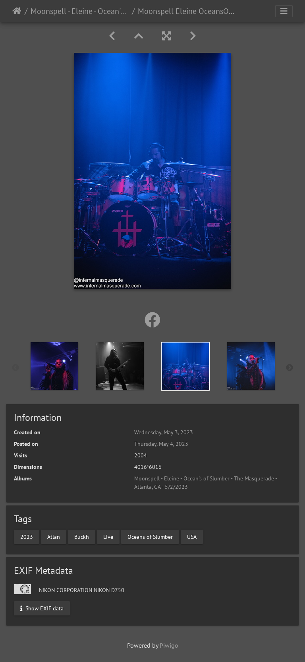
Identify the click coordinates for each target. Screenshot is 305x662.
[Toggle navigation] (284, 11)
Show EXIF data (44, 608)
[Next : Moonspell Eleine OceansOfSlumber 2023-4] (193, 36)
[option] (54, 366)
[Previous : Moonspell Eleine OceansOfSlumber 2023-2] (112, 36)
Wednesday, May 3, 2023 (163, 432)
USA (192, 536)
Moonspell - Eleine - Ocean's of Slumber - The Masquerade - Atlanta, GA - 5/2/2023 (80, 11)
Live (108, 536)
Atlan (53, 536)
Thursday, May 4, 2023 (161, 443)
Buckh (81, 536)
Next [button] (289, 368)
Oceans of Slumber (150, 536)
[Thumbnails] (138, 36)
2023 (26, 536)
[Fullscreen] (166, 36)
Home (16, 11)
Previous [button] (15, 368)
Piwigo (169, 645)
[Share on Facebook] (152, 320)
